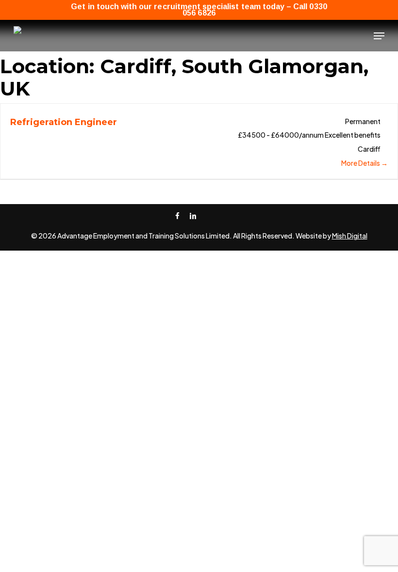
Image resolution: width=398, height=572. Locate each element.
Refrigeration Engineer (63, 122)
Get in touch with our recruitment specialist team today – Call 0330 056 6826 (199, 9)
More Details (361, 163)
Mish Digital (349, 235)
